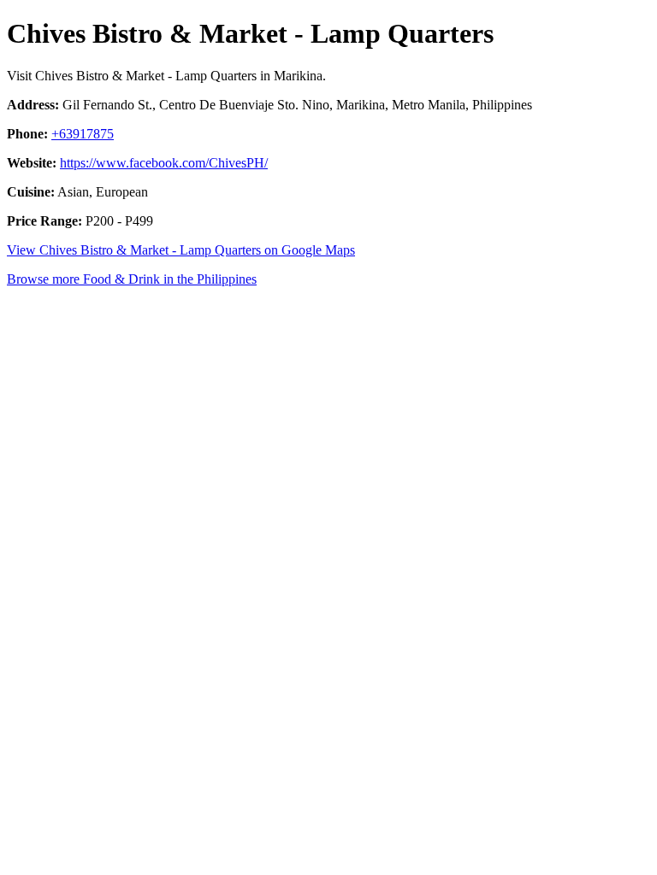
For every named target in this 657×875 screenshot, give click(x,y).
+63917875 (82, 133)
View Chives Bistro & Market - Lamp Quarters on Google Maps (181, 250)
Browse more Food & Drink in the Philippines (132, 279)
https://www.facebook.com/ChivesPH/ (164, 163)
